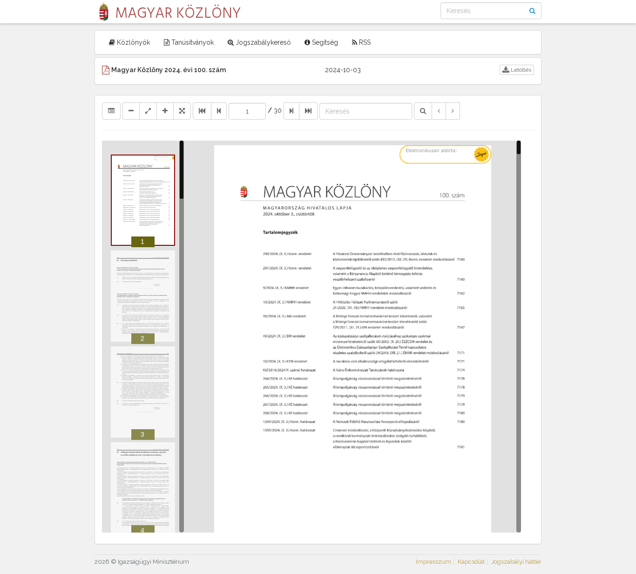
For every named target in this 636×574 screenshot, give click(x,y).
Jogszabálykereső (262, 42)
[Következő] (453, 110)
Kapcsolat (471, 561)
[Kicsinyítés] (131, 110)
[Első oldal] (202, 110)
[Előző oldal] (219, 110)
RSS (364, 42)
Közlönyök (132, 42)
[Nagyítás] (165, 110)
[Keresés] (423, 110)
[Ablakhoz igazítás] (148, 110)
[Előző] (439, 110)
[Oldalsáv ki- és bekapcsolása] (111, 110)
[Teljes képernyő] (182, 110)
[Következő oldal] (291, 110)
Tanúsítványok (191, 42)
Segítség (324, 42)
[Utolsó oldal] (308, 110)
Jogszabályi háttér (516, 561)
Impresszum (433, 561)
